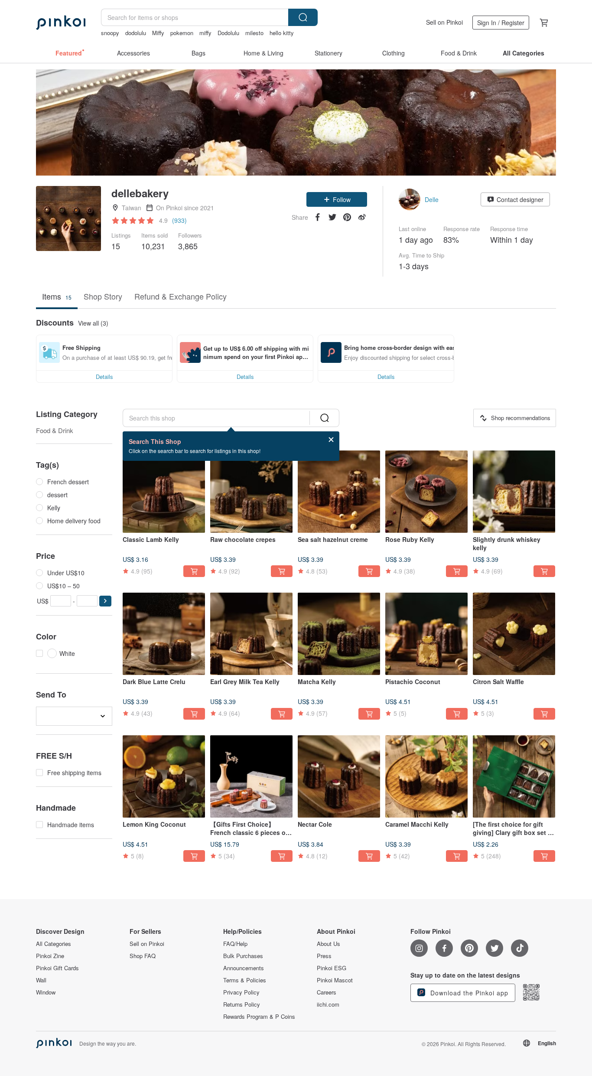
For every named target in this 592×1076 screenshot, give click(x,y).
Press (324, 956)
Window (45, 992)
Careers (326, 992)
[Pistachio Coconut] (426, 634)
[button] (336, 199)
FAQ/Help (235, 944)
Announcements (243, 968)
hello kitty (282, 33)
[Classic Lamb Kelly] (164, 491)
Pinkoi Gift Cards (57, 968)
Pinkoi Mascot (335, 980)
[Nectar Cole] (339, 776)
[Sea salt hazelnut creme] (339, 491)
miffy (205, 33)
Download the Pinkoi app (468, 992)
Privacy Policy (241, 992)
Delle (432, 199)
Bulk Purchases (243, 956)
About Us (328, 944)
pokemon (181, 33)
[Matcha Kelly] (339, 634)
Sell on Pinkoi (444, 22)
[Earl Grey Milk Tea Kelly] (251, 634)
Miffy (158, 33)
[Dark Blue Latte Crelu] (164, 634)
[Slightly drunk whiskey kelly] (514, 491)
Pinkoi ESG (331, 968)
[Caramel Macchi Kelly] (426, 776)
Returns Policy (241, 1004)
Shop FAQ (143, 956)
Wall (41, 980)
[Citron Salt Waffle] (514, 634)
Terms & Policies (244, 980)
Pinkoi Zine (50, 956)
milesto (254, 33)
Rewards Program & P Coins (259, 1017)
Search (303, 17)
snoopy (110, 33)
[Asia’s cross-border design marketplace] (60, 22)
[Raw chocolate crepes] (251, 491)
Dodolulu (228, 33)
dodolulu (135, 33)
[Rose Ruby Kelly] (426, 491)
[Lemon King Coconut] (164, 776)
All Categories (53, 944)
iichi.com (328, 1004)
